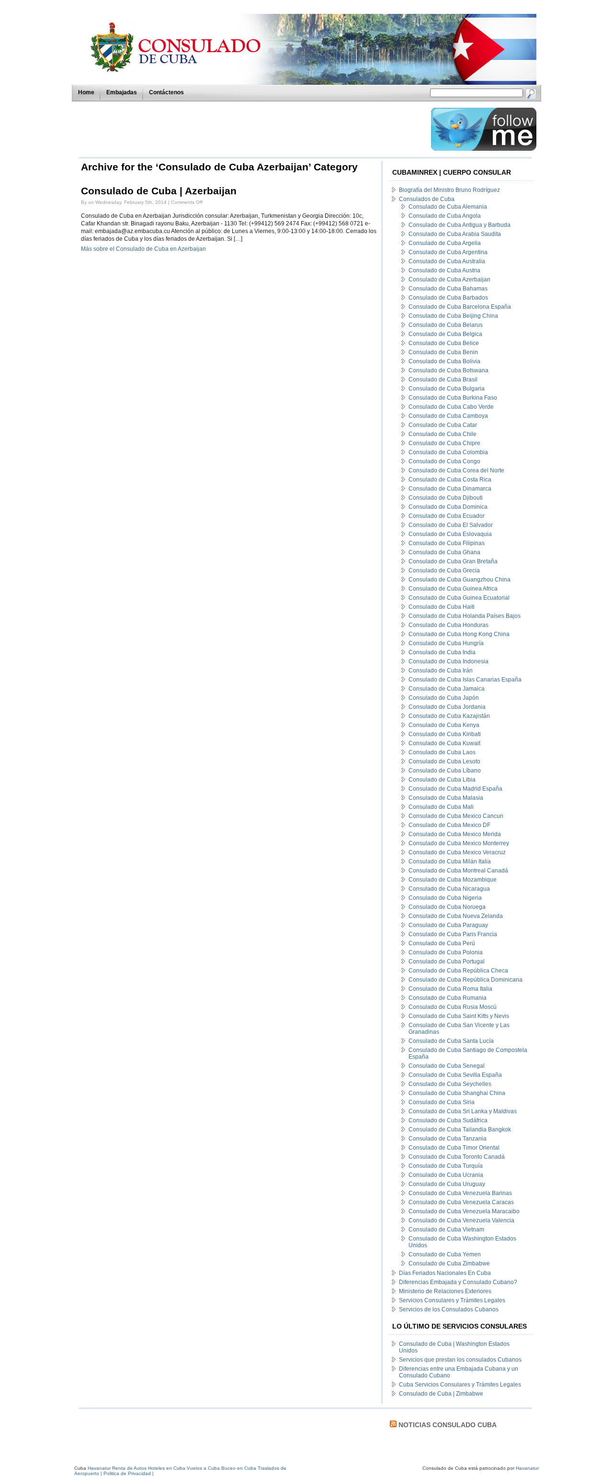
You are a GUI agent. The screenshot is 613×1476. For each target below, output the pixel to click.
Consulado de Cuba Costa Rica (450, 479)
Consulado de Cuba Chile (443, 434)
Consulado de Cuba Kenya (444, 725)
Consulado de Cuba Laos (442, 752)
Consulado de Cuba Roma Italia (450, 988)
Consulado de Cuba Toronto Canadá (457, 1156)
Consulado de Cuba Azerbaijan (449, 279)
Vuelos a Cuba (203, 1468)
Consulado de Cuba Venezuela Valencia (461, 1220)
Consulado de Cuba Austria (444, 270)
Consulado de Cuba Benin (443, 352)
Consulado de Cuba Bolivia (444, 361)
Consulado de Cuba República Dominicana (465, 979)
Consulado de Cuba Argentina (448, 252)
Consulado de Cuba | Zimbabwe (441, 1393)
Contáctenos (166, 92)
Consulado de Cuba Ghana (444, 552)
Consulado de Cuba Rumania (448, 998)
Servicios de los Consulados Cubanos (449, 1309)
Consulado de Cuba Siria (442, 1102)
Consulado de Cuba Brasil (443, 379)
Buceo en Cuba (238, 1468)
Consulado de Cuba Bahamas (448, 288)
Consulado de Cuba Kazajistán (449, 716)
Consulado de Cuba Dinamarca (450, 488)
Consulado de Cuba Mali (441, 807)
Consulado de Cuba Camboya (448, 416)
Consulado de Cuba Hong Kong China (459, 634)
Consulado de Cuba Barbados (448, 297)
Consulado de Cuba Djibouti (446, 497)
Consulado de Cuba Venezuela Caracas (461, 1202)
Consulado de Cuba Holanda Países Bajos (465, 616)
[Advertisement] (252, 129)
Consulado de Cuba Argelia (445, 243)
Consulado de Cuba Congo (444, 461)
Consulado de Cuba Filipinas (447, 543)
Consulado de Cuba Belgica (445, 334)
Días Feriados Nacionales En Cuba (445, 1273)
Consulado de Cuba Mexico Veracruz (457, 852)
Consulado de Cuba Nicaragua (449, 888)
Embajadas (121, 92)
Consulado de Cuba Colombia (448, 452)
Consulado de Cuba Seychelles (450, 1084)
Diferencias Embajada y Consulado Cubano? (458, 1282)
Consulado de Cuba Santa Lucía (451, 1041)
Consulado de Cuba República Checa (458, 970)
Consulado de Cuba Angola (445, 215)
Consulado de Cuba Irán (441, 670)
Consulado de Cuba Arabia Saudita (455, 234)
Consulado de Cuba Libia (442, 779)
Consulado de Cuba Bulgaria (447, 388)
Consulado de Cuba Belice (444, 343)
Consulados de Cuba (426, 199)
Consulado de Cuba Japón (444, 697)
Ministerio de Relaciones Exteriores (445, 1291)
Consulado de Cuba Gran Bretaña (453, 561)
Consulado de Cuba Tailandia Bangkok (460, 1129)
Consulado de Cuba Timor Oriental (454, 1147)
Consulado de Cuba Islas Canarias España (465, 679)
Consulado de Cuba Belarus (446, 325)
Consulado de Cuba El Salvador (451, 525)
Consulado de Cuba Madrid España (455, 788)
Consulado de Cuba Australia (447, 261)
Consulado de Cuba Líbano (445, 770)
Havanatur (527, 1468)
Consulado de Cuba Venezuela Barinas (460, 1193)
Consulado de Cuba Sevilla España (455, 1075)
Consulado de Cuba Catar (443, 425)
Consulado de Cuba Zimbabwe (449, 1263)
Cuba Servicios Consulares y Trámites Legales (460, 1384)
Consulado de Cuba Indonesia (448, 661)
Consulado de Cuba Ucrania (446, 1175)
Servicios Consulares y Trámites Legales (452, 1300)
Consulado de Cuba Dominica (448, 506)
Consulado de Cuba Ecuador (447, 516)
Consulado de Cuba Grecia (444, 570)
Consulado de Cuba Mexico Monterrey (459, 843)
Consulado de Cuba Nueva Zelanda (456, 916)
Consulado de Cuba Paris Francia (453, 934)
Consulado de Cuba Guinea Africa (453, 588)
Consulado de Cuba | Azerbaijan (159, 191)
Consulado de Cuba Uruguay (447, 1184)
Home (86, 92)
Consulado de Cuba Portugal (447, 961)
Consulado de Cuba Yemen (445, 1254)
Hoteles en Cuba (166, 1468)
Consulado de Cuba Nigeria (445, 898)
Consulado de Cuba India (442, 652)
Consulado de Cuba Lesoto (444, 761)
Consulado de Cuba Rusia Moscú (453, 1007)
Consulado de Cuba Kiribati (445, 734)
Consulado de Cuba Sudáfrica (448, 1120)
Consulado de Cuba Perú (442, 943)
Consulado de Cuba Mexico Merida (455, 834)
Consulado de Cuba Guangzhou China (460, 579)
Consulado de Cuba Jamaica (447, 688)
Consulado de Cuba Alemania (448, 206)
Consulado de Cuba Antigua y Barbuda (460, 225)
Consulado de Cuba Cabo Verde (451, 406)
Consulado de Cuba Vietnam (446, 1229)
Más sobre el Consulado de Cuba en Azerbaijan (143, 249)
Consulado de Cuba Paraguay (448, 925)
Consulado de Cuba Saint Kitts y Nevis (459, 1016)
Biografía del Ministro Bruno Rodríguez (449, 190)
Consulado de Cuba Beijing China (453, 316)
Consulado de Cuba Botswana (448, 370)
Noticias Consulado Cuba (447, 1425)
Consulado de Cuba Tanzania (448, 1138)
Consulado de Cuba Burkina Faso (453, 397)
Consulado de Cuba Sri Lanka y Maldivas (463, 1111)
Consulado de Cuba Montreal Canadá (458, 870)
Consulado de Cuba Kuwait (444, 743)
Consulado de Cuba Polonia (446, 952)
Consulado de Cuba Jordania (447, 707)
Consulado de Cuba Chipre (444, 443)
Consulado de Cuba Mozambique (453, 879)
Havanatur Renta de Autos (117, 1468)
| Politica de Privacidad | (127, 1473)
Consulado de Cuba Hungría (446, 643)
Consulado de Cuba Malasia (446, 797)
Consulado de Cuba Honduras (448, 625)
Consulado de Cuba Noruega (447, 907)
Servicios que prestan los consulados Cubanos (460, 1359)
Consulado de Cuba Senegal (447, 1065)
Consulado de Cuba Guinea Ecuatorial (459, 597)
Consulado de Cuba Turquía (446, 1166)
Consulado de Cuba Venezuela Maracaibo (464, 1211)
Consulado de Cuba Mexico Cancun (456, 816)
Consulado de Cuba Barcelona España (460, 306)
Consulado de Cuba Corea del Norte (456, 470)
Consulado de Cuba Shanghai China (457, 1093)
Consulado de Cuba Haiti (442, 607)
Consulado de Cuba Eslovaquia (450, 534)
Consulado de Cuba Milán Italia (450, 861)
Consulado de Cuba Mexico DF (449, 825)
